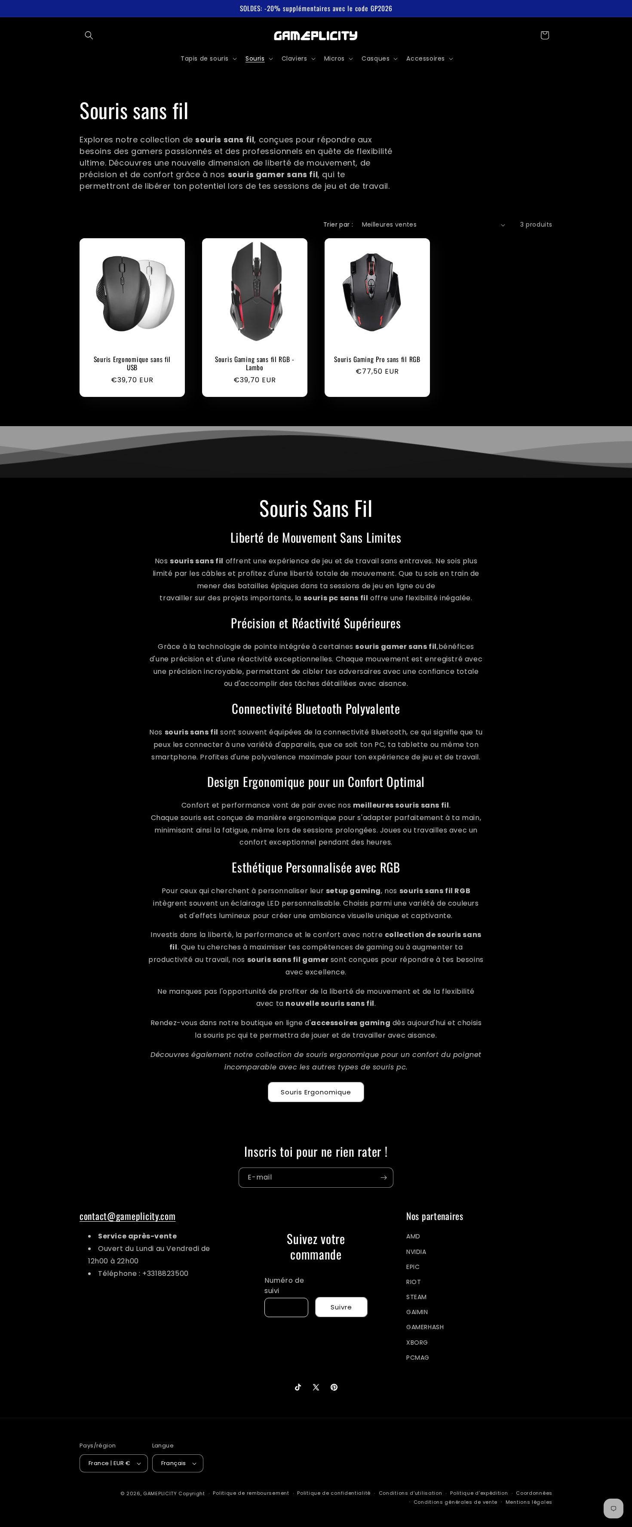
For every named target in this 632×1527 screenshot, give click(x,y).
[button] (89, 35)
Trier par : (338, 224)
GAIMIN (417, 1312)
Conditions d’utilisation (410, 1493)
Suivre (341, 1307)
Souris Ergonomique (316, 1092)
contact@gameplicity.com (128, 1216)
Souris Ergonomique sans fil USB (132, 363)
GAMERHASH (425, 1327)
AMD (413, 1236)
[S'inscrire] (383, 1178)
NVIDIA (416, 1251)
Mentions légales (529, 1502)
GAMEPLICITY (160, 1493)
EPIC (413, 1267)
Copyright (191, 1493)
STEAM (416, 1297)
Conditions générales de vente (455, 1502)
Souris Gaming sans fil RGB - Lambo (255, 363)
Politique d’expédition (479, 1493)
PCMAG (418, 1357)
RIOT (413, 1282)
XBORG (417, 1342)
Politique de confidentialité (334, 1493)
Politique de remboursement (251, 1493)
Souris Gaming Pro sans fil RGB (377, 359)
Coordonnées (534, 1493)
